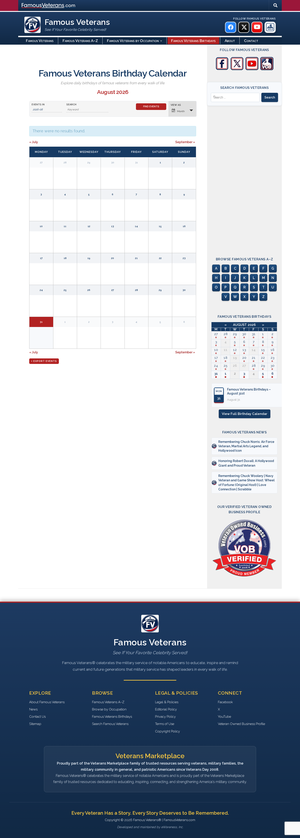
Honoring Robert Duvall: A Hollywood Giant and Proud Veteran (246, 463)
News (33, 709)
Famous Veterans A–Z (80, 40)
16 (272, 350)
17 (216, 358)
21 (253, 358)
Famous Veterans (40, 40)
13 (244, 350)
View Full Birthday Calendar (244, 414)
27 (216, 334)
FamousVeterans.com (48, 5)
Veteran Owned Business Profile (241, 724)
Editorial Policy (166, 709)
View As (176, 105)
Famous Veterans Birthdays (193, 40)
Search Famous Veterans (110, 724)
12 (235, 350)
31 (253, 334)
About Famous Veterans (47, 702)
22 (263, 358)
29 (235, 334)
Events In (38, 104)
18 (225, 358)
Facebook (225, 702)
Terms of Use (164, 724)
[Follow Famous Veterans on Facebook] (222, 69)
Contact (251, 40)
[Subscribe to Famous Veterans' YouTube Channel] (251, 69)
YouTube (224, 717)
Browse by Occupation (109, 709)
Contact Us (37, 717)
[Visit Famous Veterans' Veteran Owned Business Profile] (266, 69)
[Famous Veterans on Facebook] (230, 27)
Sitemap (35, 724)
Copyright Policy (167, 731)
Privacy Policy (165, 717)
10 (216, 350)
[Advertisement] (244, 177)
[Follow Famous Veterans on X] (237, 69)
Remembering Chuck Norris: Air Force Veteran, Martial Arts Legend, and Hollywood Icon (246, 446)
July (33, 142)
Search (71, 104)
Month (181, 111)
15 (263, 350)
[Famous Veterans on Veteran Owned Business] (270, 27)
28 (226, 334)
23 (272, 358)
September (185, 142)
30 (244, 334)
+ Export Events (44, 361)
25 (225, 366)
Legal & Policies (166, 702)
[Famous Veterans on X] (243, 27)
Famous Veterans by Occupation (133, 40)
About (230, 40)
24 (216, 366)
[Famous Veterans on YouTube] (256, 27)
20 (244, 358)
